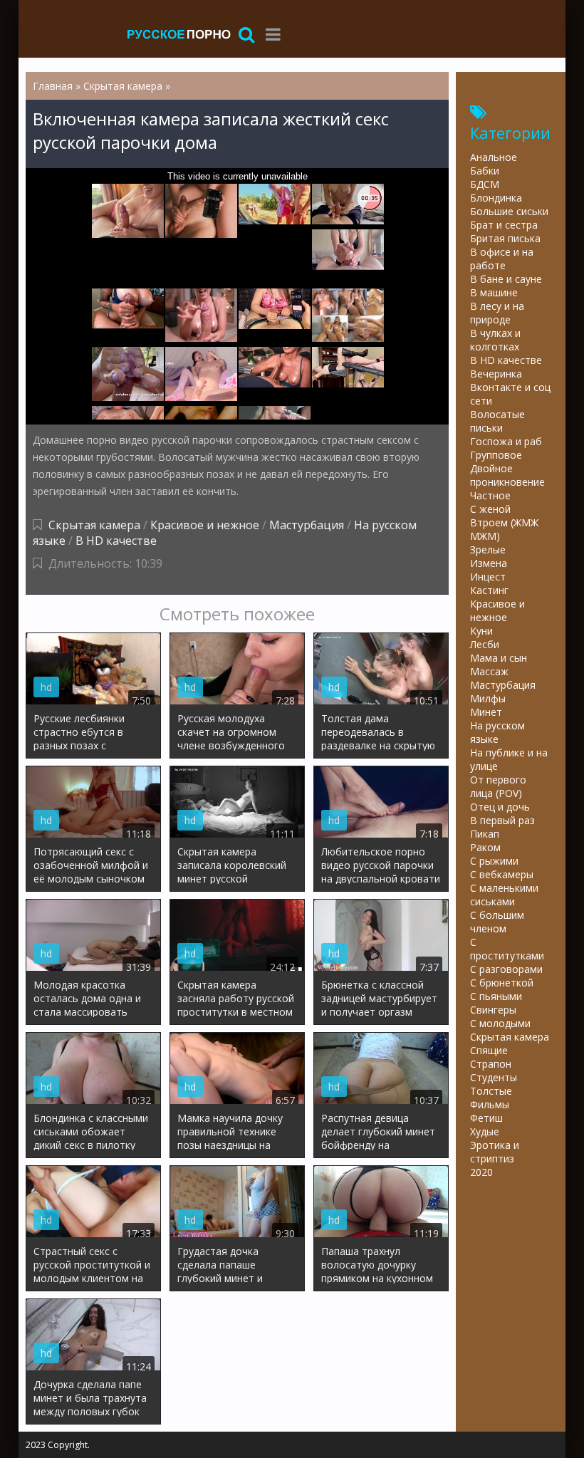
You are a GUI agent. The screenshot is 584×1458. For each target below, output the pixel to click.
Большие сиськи (509, 211)
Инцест (488, 576)
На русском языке (497, 732)
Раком (485, 847)
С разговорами (506, 969)
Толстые (491, 1091)
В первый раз (502, 820)
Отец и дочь (500, 806)
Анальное (493, 157)
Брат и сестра (504, 224)
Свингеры (493, 1009)
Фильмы (489, 1104)
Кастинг (489, 590)
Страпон (490, 1064)
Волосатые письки (497, 420)
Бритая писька (505, 238)
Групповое (496, 455)
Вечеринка (496, 373)
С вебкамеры (501, 874)
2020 (481, 1172)
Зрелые (488, 549)
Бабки (484, 170)
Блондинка (496, 197)
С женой (490, 509)
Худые (484, 1131)
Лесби (484, 644)
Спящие (489, 1050)
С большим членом (497, 921)
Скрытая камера (94, 525)
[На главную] (178, 34)
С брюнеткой (501, 982)
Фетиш (486, 1118)
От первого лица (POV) (498, 786)
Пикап (484, 833)
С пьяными (496, 996)
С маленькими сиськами (504, 894)
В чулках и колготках (495, 339)
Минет (486, 712)
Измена (488, 563)
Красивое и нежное (204, 525)
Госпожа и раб (506, 441)
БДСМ (484, 184)
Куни (481, 630)
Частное (490, 495)
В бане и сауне (506, 279)
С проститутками (507, 948)
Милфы (488, 698)
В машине (494, 292)
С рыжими (494, 861)
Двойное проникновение (507, 475)
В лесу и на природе (497, 312)
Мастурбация (306, 525)
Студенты (493, 1077)
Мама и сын (498, 658)
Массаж (489, 671)
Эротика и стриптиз (494, 1151)
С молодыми (500, 1023)
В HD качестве (116, 540)
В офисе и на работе (501, 258)
